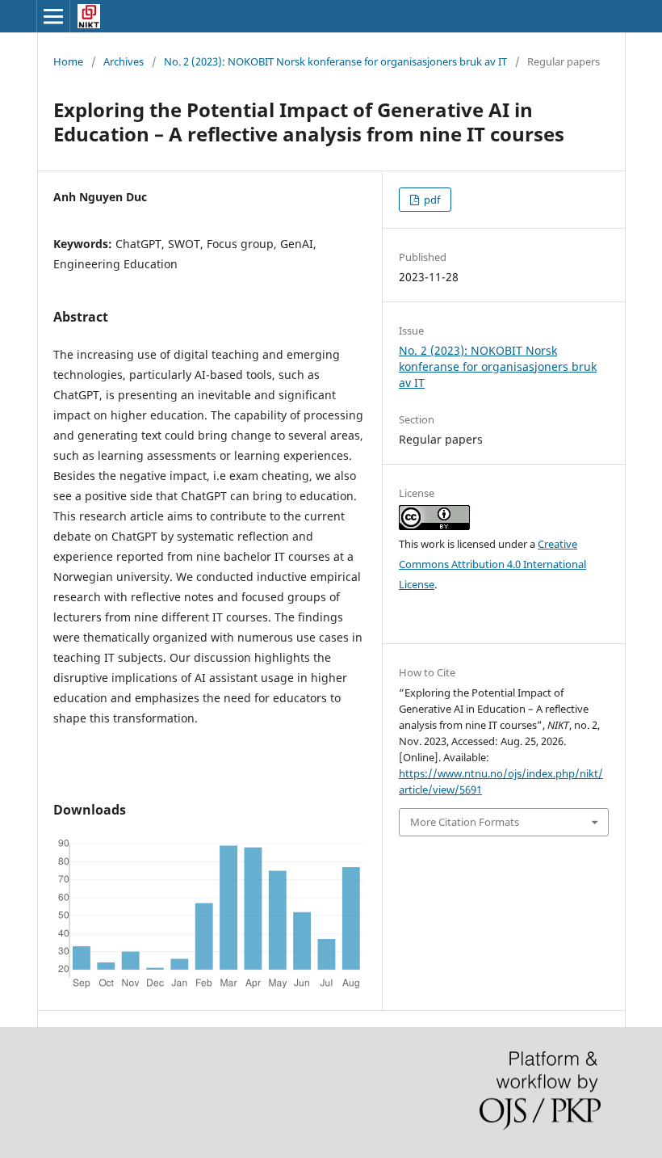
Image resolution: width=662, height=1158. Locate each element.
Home (68, 61)
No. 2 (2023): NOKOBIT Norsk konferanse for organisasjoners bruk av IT (335, 61)
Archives (123, 61)
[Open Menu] (53, 16)
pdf (430, 199)
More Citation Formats (464, 822)
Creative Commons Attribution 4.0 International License (492, 564)
